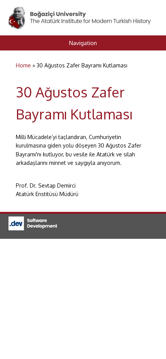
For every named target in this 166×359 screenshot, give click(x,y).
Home (23, 65)
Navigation (83, 43)
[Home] (80, 11)
